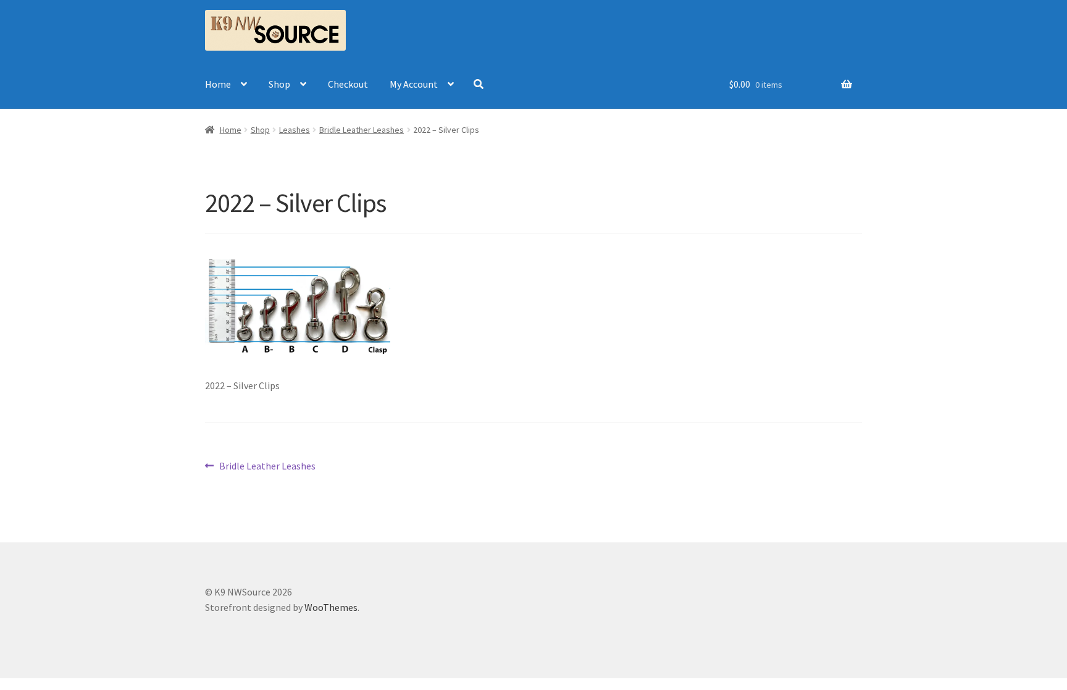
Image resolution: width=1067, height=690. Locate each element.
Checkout (348, 84)
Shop (279, 84)
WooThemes (331, 607)
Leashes (294, 129)
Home (218, 84)
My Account (414, 84)
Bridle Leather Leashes (361, 129)
